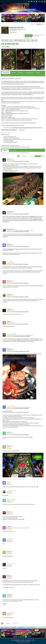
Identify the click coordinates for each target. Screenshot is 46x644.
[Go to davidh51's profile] (4, 540)
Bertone (8, 280)
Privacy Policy (28, 640)
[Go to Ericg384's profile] (4, 350)
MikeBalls (9, 445)
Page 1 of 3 (31, 156)
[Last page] (27, 156)
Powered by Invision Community (23, 642)
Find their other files (21, 29)
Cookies (32, 640)
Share (33, 24)
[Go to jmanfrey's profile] (4, 552)
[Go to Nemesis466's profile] (4, 564)
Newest (42, 156)
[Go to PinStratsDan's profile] (4, 230)
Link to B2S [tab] (20, 72)
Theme (22, 640)
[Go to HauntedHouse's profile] (4, 491)
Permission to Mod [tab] (29, 72)
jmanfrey (9, 551)
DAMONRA (9, 211)
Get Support (28, 35)
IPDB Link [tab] (13, 72)
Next (24, 156)
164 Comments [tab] (13, 150)
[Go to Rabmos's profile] (4, 245)
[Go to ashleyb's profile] (4, 322)
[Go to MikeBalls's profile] (4, 447)
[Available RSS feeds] (44, 627)
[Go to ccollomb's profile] (4, 527)
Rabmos (8, 244)
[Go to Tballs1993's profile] (4, 595)
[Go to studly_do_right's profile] (4, 335)
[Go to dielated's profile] (4, 262)
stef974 (8, 432)
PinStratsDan (10, 229)
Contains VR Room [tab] (6, 75)
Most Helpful (37, 156)
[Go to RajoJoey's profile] (4, 160)
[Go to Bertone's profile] (4, 281)
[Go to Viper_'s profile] (4, 512)
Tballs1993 (9, 594)
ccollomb (9, 526)
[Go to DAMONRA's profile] (4, 212)
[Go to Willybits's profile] (4, 576)
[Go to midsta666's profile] (4, 613)
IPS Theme (14, 640)
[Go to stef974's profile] (4, 433)
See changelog (22, 130)
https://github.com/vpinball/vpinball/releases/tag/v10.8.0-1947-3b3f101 (27, 127)
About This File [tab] (6, 72)
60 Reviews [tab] (5, 150)
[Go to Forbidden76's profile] (4, 407)
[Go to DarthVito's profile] (4, 310)
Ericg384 (9, 348)
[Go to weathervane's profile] (4, 500)
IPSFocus (18, 640)
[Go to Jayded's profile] (4, 482)
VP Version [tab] (38, 72)
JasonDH (9, 294)
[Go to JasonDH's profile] (4, 295)
